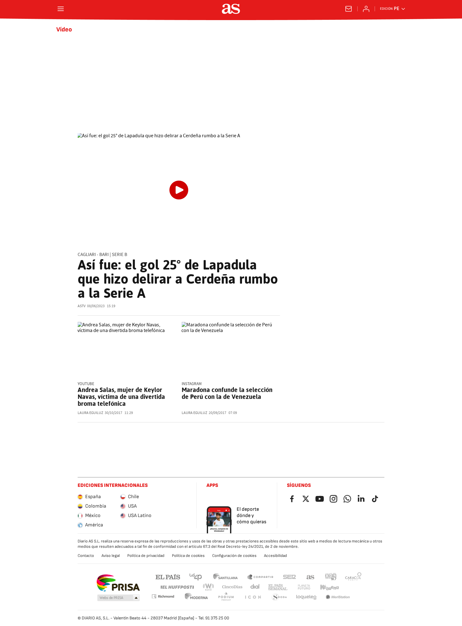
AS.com (310, 576)
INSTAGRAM (191, 384)
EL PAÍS (168, 576)
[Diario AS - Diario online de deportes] (231, 9)
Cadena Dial (255, 587)
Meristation (337, 597)
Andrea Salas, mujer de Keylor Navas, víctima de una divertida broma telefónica (121, 396)
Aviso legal (111, 555)
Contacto (86, 555)
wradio (209, 587)
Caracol (353, 576)
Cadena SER (289, 576)
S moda (279, 597)
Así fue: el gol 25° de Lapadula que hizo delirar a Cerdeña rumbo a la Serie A (178, 279)
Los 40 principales (195, 576)
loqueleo (306, 597)
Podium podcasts (226, 597)
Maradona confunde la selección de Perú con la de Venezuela (227, 393)
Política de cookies (188, 555)
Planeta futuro (304, 587)
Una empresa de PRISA (118, 583)
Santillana (225, 576)
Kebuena (329, 587)
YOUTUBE (86, 384)
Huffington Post (176, 587)
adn (331, 576)
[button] (118, 598)
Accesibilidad (275, 555)
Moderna (196, 597)
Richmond (163, 596)
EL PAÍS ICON (253, 597)
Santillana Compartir (260, 576)
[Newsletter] (348, 9)
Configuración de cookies (234, 555)
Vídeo (64, 29)
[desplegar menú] (60, 8)
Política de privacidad (145, 555)
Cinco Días (232, 587)
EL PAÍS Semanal (278, 587)
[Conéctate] (366, 9)
